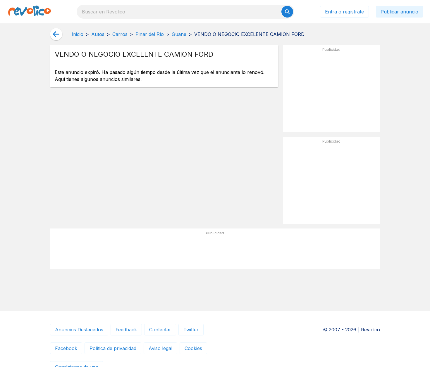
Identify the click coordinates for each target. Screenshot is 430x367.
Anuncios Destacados (79, 330)
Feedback (126, 330)
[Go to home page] (29, 12)
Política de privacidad (113, 348)
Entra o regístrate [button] (344, 12)
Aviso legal (160, 348)
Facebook (66, 348)
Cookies (193, 348)
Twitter (191, 330)
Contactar (160, 330)
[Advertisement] (331, 90)
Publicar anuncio (399, 12)
